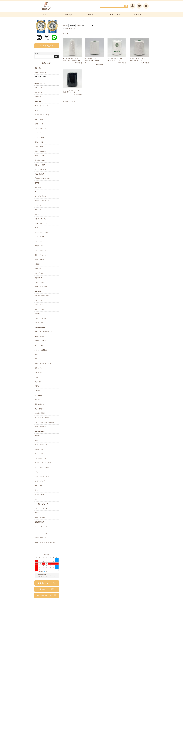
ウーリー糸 (38, 133)
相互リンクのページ (40, 537)
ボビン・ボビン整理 (40, 426)
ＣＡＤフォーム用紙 (40, 341)
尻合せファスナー (40, 259)
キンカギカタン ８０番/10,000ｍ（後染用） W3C (93, 60)
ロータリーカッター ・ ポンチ (43, 363)
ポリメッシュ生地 (40, 494)
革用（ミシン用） (40, 119)
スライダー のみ (39, 273)
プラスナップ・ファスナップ (43, 467)
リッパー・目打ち (40, 300)
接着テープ (38, 440)
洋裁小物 (37, 313)
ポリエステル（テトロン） (42, 115)
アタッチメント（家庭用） (42, 417)
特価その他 (38, 96)
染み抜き (37, 512)
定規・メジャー (39, 368)
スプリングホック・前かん (42, 476)
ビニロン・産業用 (40, 137)
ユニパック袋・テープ (41, 526)
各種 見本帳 (38, 187)
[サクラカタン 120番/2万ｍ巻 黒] (72, 78)
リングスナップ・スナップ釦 (43, 463)
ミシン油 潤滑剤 (40, 413)
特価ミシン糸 (38, 87)
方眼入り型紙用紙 (40, 336)
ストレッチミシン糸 (40, 128)
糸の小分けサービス (40, 169)
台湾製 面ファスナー (41, 286)
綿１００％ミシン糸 (71, 21)
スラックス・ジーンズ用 (41, 232)
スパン (36, 110)
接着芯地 (37, 435)
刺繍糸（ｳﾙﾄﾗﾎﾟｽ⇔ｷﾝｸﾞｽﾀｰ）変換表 (45, 542)
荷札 (36, 499)
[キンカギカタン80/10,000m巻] (94, 47)
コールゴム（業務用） (41, 196)
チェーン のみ (38, 268)
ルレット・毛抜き (40, 309)
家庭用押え (38, 399)
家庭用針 (37, 386)
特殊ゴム (37, 214)
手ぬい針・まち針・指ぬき (42, 295)
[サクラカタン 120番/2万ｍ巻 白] (139, 47)
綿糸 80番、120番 (40, 76)
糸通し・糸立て (39, 304)
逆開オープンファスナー (41, 255)
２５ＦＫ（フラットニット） (43, 223)
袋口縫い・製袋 (39, 142)
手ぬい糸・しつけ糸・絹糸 (42, 178)
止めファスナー (39, 241)
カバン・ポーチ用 (40, 237)
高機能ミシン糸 (39, 124)
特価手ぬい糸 (38, 92)
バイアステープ (39, 485)
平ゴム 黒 (38, 205)
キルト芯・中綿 (39, 449)
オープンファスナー (40, 250)
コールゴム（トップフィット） (43, 200)
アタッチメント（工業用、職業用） (44, 422)
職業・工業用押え (40, 404)
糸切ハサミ (38, 359)
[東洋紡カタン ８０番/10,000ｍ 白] (117, 47)
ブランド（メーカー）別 (41, 105)
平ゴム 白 (38, 209)
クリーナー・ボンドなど (41, 508)
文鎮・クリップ (39, 372)
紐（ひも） (38, 490)
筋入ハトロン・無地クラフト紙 (43, 332)
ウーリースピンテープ (41, 444)
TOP (64, 21)
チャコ (36, 377)
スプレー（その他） (40, 517)
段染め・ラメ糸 (39, 146)
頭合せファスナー (40, 246)
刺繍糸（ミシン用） (40, 155)
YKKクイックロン (40, 282)
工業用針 (37, 390)
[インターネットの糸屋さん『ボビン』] (51, 10)
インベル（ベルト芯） (41, 458)
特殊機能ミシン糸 (40, 160)
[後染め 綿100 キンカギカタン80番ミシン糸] (72, 47)
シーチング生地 (39, 345)
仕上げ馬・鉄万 (39, 323)
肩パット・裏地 (39, 454)
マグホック (38, 472)
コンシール (38, 227)
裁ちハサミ (38, 354)
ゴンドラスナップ (40, 481)
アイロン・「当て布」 (41, 318)
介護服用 (37, 264)
